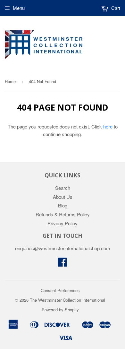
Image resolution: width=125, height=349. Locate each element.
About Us (62, 196)
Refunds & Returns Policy (63, 214)
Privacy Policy (62, 223)
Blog (62, 205)
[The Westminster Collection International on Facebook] (62, 263)
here (108, 126)
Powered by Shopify (60, 309)
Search (62, 187)
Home (10, 81)
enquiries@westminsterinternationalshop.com (62, 248)
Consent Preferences (60, 290)
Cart (115, 7)
